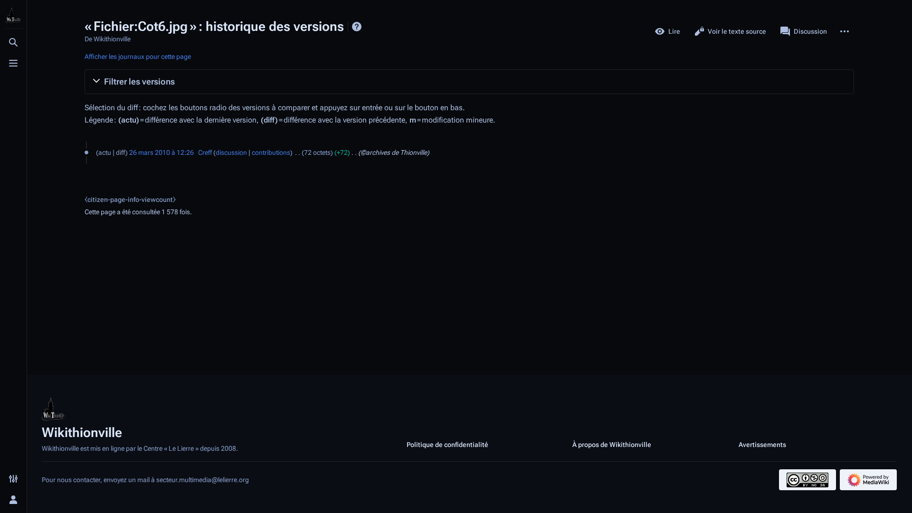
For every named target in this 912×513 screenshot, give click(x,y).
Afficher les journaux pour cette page (138, 56)
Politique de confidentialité (447, 444)
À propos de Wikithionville (611, 444)
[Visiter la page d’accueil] (13, 15)
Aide (356, 26)
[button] (469, 82)
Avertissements (762, 444)
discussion (231, 152)
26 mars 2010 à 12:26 (161, 152)
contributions (271, 152)
